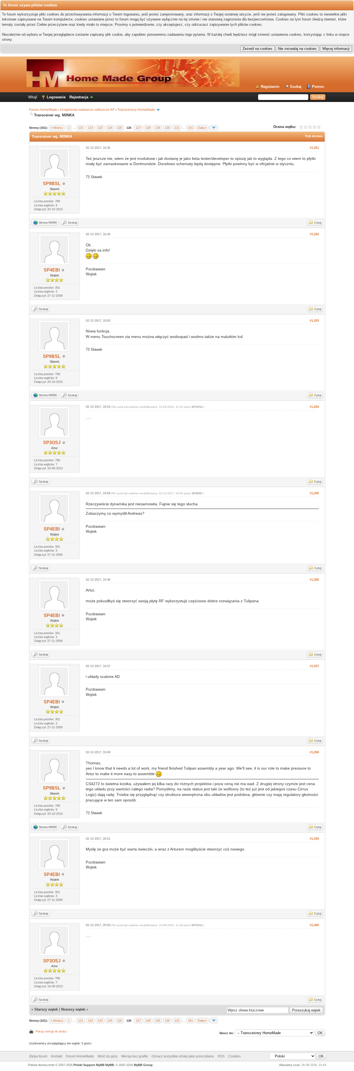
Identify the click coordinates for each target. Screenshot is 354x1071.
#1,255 (314, 493)
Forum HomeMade (43, 110)
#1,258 (314, 752)
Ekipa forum (38, 1056)
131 (177, 127)
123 (100, 127)
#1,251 (314, 147)
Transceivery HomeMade (136, 110)
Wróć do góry (108, 1056)
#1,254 (314, 406)
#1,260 (314, 925)
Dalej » (202, 127)
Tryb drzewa (313, 136)
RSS (221, 1056)
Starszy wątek (46, 1009)
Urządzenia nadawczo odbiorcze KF (87, 110)
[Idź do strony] (214, 127)
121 (80, 127)
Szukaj (295, 86)
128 (147, 127)
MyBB (109, 1065)
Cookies (234, 1056)
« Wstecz (57, 127)
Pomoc (318, 86)
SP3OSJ (52, 442)
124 (109, 127)
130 (167, 127)
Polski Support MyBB (89, 1065)
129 (157, 127)
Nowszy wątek (73, 1009)
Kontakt (56, 1056)
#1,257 (314, 666)
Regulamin (270, 86)
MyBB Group (143, 1065)
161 (190, 127)
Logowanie (56, 97)
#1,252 (314, 234)
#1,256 (314, 579)
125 (119, 127)
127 (138, 127)
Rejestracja (78, 97)
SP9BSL (52, 183)
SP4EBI (52, 270)
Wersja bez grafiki (134, 1056)
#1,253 (314, 320)
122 (90, 127)
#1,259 (314, 838)
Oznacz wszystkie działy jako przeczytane (183, 1056)
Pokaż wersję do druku (51, 1031)
